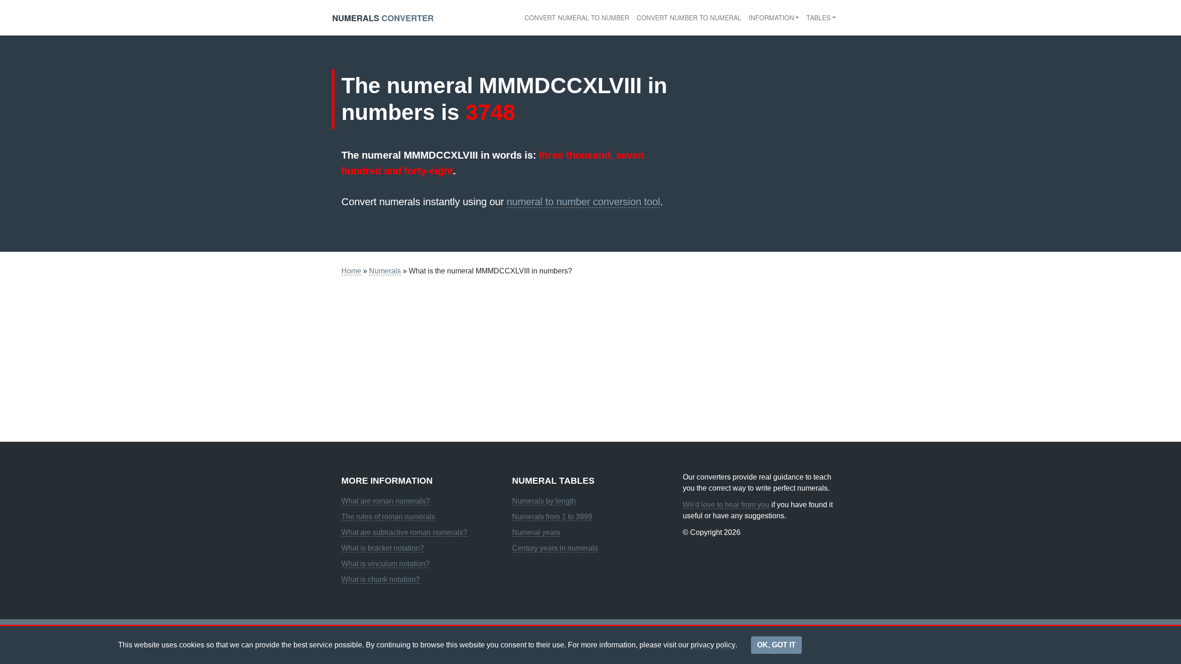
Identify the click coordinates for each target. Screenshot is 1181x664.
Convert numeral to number (577, 17)
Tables (818, 17)
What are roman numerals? (385, 501)
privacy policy (713, 645)
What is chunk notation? (380, 579)
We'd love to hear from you (726, 505)
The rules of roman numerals (388, 517)
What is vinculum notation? (385, 564)
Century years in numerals (555, 548)
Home (351, 271)
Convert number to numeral (689, 17)
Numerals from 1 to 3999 (552, 517)
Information (771, 17)
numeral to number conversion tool (583, 202)
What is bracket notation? (382, 548)
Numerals (385, 271)
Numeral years (536, 532)
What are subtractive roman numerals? (404, 532)
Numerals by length (544, 501)
